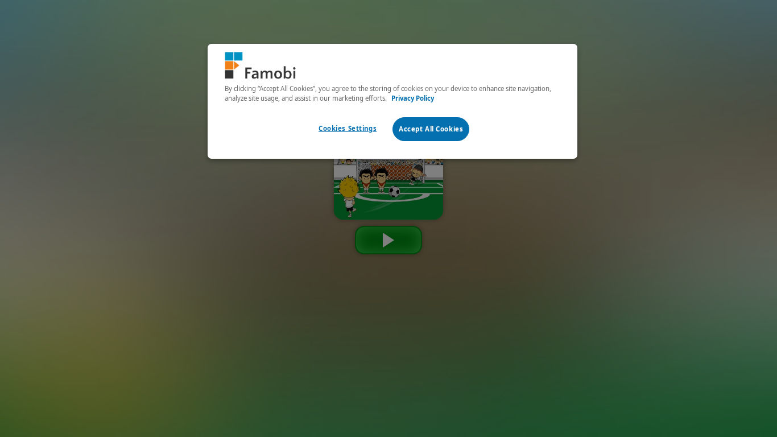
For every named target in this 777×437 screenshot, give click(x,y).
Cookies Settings (348, 128)
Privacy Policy (412, 98)
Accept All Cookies (431, 129)
